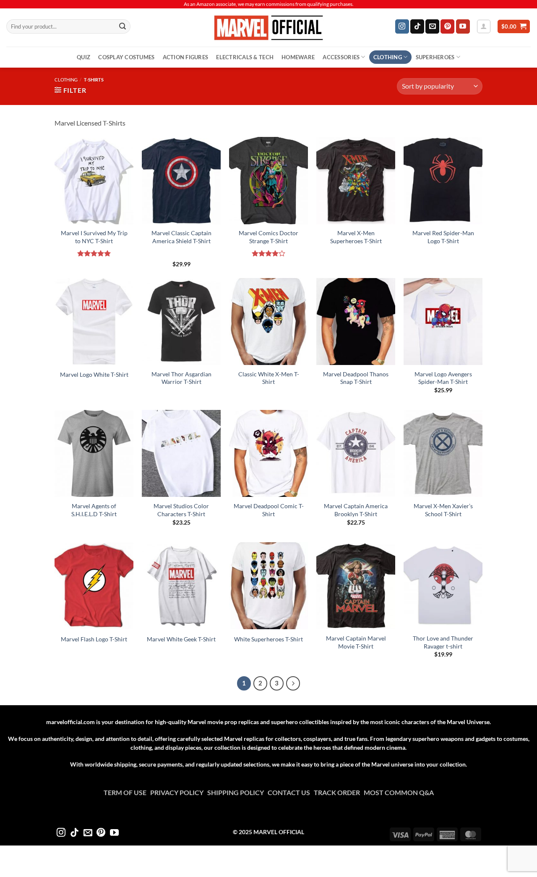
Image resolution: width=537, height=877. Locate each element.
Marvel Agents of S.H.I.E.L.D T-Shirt (94, 509)
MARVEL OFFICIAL (278, 831)
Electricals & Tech (245, 57)
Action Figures (186, 57)
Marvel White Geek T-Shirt (181, 639)
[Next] (293, 683)
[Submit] (122, 26)
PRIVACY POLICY (178, 792)
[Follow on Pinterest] (447, 26)
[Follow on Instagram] (402, 26)
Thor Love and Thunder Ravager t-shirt (443, 642)
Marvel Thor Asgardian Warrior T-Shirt (181, 378)
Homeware (298, 57)
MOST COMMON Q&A (399, 792)
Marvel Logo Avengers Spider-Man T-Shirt (443, 378)
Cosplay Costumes (126, 57)
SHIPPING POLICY (237, 792)
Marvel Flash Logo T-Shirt (94, 639)
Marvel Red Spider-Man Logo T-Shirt (443, 236)
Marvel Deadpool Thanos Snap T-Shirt (355, 378)
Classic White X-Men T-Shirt (268, 378)
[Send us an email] (432, 26)
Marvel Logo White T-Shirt (94, 374)
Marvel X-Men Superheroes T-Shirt (356, 236)
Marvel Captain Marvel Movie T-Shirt (356, 642)
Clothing (387, 57)
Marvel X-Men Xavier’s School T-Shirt (443, 509)
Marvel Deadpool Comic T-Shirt (269, 509)
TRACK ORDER (339, 792)
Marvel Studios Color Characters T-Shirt (181, 509)
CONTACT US (291, 792)
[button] (483, 26)
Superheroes (435, 57)
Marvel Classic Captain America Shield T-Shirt (181, 236)
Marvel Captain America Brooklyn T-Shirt (356, 509)
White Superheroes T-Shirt (268, 639)
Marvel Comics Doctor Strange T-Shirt (268, 236)
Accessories (341, 57)
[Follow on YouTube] (463, 26)
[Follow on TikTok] (417, 26)
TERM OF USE (127, 792)
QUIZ (83, 57)
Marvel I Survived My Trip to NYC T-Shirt (94, 236)
